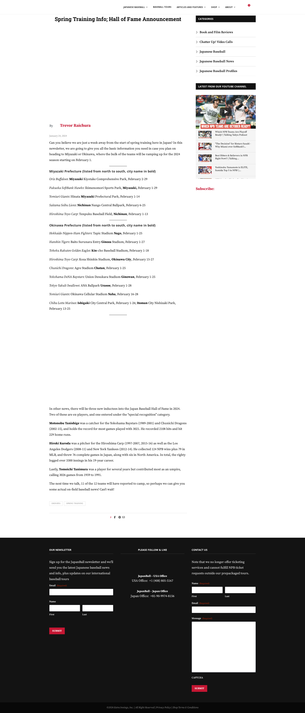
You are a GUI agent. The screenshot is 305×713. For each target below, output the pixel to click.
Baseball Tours (162, 6)
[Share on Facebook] (115, 517)
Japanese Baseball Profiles (218, 71)
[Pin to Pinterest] (119, 517)
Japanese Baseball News (217, 61)
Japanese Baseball (212, 52)
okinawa (56, 503)
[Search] (254, 7)
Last (84, 614)
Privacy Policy (163, 707)
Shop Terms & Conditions (185, 707)
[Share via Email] (123, 517)
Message (202, 618)
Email (58, 585)
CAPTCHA (197, 677)
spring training (74, 503)
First (51, 614)
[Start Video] (226, 112)
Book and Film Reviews (216, 32)
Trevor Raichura (75, 125)
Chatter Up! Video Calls (216, 42)
